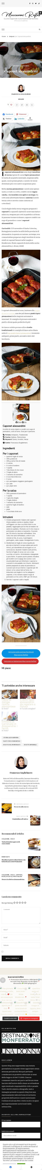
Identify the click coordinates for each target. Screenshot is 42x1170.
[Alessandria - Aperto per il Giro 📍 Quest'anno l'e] (7, 1008)
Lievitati (19, 875)
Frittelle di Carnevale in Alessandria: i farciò (9, 725)
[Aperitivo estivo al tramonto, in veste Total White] (35, 994)
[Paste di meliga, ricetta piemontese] (10, 694)
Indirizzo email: (8, 1131)
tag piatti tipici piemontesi (19, 333)
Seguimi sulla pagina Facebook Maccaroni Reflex (21, 653)
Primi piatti (6, 857)
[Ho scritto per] (21, 1034)
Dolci (13, 839)
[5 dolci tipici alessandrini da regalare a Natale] (28, 694)
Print (19, 422)
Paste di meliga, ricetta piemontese (8, 703)
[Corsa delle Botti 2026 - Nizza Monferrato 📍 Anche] (21, 994)
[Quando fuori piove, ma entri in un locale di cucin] (21, 1008)
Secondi (25, 66)
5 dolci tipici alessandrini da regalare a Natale (27, 703)
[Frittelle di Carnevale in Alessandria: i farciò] (10, 716)
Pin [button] (25, 422)
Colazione (5, 839)
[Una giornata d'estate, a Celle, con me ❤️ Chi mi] (7, 994)
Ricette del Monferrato (11, 744)
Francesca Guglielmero (21, 94)
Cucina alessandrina (10, 737)
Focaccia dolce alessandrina (13, 879)
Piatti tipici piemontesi (11, 741)
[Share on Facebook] (10, 1167)
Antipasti (17, 66)
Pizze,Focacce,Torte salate (12, 876)
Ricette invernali (30, 744)
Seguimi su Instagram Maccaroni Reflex (20, 661)
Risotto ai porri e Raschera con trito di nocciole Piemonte (14, 861)
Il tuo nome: (6, 1120)
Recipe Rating (7, 903)
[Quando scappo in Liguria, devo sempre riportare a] (35, 1008)
